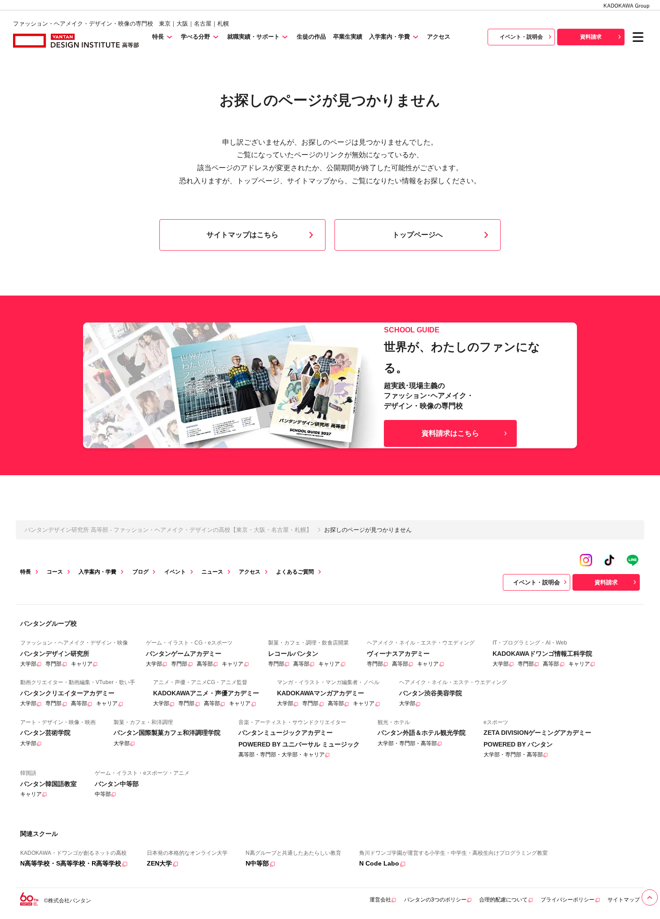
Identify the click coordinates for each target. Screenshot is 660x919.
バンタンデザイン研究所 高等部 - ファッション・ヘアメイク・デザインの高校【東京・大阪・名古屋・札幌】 (168, 530)
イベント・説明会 (521, 37)
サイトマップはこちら (242, 235)
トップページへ (417, 235)
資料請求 (591, 37)
